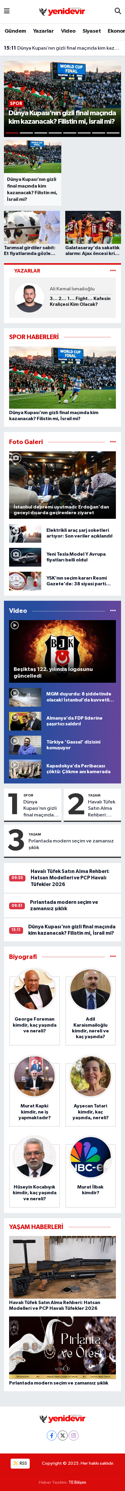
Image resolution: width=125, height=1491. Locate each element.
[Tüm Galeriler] (113, 442)
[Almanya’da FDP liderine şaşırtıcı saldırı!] (25, 721)
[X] (63, 1435)
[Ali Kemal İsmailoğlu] (29, 297)
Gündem (15, 31)
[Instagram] (74, 1435)
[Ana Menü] (7, 11)
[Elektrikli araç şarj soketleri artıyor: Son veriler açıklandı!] (25, 533)
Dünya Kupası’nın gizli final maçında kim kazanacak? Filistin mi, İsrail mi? (62, 48)
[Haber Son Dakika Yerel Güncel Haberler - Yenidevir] (62, 11)
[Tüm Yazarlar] (113, 270)
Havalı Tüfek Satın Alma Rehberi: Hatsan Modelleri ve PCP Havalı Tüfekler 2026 (102, 808)
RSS (23, 1463)
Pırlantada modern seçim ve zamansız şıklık (71, 844)
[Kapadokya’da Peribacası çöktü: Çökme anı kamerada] (25, 768)
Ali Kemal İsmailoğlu (72, 289)
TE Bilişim (77, 1482)
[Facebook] (52, 1435)
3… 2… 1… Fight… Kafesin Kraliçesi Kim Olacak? (80, 301)
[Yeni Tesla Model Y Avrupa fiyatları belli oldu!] (25, 557)
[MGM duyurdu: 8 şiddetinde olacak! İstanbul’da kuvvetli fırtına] (25, 697)
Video (68, 31)
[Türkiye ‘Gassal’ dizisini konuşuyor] (25, 744)
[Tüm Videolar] (113, 610)
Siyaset (92, 31)
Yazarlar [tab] (27, 270)
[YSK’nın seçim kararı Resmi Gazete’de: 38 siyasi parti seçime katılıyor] (25, 581)
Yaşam (94, 795)
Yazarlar (43, 31)
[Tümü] (113, 957)
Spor (28, 795)
